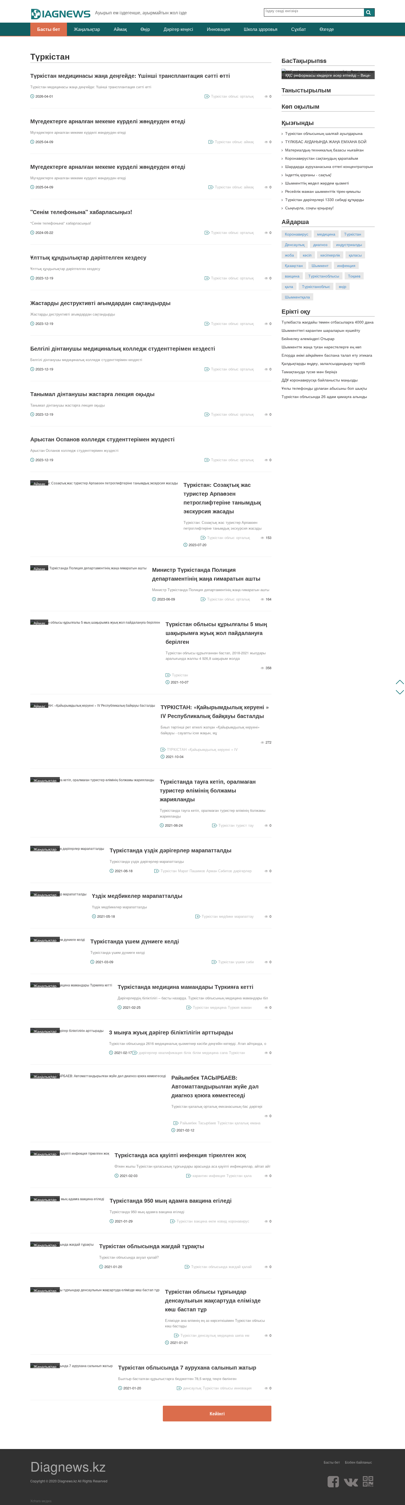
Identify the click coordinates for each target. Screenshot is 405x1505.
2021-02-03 (128, 1175)
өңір (342, 286)
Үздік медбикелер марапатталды (137, 896)
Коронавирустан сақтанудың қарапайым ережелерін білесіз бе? (320, 160)
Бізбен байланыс (358, 1462)
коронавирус (238, 1221)
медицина (218, 1007)
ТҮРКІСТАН (177, 749)
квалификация (170, 1052)
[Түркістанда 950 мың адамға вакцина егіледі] (67, 1198)
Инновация (218, 29)
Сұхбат (298, 29)
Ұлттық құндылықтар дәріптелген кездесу (88, 257)
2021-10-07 (179, 682)
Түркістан (219, 96)
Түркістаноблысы (323, 276)
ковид (222, 1221)
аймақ (249, 141)
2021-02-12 (185, 1130)
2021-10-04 (174, 756)
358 (268, 667)
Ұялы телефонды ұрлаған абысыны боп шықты (324, 388)
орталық (247, 96)
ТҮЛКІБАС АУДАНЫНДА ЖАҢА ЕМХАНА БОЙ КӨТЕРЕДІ (324, 144)
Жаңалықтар (87, 29)
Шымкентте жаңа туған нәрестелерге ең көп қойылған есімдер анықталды (321, 349)
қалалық (242, 1122)
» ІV (234, 749)
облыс (233, 96)
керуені (224, 749)
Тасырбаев (207, 1122)
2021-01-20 (113, 1266)
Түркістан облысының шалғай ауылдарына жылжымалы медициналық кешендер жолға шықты (328, 135)
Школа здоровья (260, 29)
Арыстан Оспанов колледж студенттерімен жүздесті (102, 439)
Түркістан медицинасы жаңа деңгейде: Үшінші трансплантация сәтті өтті (130, 75)
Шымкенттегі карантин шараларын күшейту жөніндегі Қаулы (321, 332)
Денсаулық (294, 244)
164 (268, 599)
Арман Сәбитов (219, 870)
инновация (243, 1388)
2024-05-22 (44, 232)
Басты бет (48, 29)
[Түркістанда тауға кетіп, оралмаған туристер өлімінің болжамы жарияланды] (92, 779)
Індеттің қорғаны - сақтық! (307, 174)
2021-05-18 (106, 916)
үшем (240, 961)
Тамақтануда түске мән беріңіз (309, 371)
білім (197, 1052)
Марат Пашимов (191, 870)
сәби (250, 961)
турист (241, 825)
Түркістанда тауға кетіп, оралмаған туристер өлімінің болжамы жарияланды (208, 790)
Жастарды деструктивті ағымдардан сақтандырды (100, 303)
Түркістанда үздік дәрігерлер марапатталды (170, 850)
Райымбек (188, 1122)
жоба (289, 255)
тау (251, 825)
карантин (200, 1175)
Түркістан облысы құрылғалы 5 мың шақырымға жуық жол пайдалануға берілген (216, 632)
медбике (226, 916)
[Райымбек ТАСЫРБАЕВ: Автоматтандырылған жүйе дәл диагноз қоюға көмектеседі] (98, 1075)
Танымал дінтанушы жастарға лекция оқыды (92, 394)
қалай (247, 1266)
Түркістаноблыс (316, 286)
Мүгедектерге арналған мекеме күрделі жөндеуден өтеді (107, 121)
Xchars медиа (41, 1500)
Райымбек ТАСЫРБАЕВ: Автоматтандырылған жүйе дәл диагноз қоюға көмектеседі (215, 1086)
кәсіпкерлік (330, 255)
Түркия (233, 1007)
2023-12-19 (44, 278)
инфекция (217, 1175)
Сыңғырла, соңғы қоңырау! (309, 207)
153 (268, 537)
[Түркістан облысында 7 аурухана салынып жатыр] (71, 1365)
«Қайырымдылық (202, 749)
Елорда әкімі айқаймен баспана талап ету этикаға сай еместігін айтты (327, 357)
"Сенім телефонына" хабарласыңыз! (81, 212)
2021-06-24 (174, 825)
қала (248, 1175)
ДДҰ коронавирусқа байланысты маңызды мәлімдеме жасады (320, 382)
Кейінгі (217, 1413)
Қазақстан (294, 265)
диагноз (320, 244)
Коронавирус (296, 234)
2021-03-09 (104, 961)
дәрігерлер (242, 870)
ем (247, 1335)
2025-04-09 (44, 141)
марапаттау (244, 916)
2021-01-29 (124, 1221)
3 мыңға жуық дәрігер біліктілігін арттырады (171, 1032)
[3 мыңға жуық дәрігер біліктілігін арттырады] (67, 1030)
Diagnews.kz (68, 1466)
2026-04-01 (44, 96)
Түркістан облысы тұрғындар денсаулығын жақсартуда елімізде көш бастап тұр (213, 1300)
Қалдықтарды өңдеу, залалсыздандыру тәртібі (323, 363)
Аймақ (120, 29)
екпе (212, 1221)
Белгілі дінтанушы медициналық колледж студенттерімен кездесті (122, 348)
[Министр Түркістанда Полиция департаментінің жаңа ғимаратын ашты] (88, 567)
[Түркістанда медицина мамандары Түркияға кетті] (71, 985)
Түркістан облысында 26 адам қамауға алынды (324, 396)
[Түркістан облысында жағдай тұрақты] (62, 1244)
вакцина (200, 1221)
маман (246, 1007)
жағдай (235, 1266)
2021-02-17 (123, 1052)
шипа (239, 1335)
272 (268, 742)
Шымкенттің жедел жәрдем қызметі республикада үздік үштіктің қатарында (316, 185)
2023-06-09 (166, 599)
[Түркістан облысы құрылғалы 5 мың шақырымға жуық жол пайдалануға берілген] (95, 622)
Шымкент (320, 265)
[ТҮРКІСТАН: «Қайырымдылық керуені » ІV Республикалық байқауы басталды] (92, 705)
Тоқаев (354, 276)
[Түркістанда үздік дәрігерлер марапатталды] (67, 848)
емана (255, 1122)
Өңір (145, 29)
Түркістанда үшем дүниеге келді (134, 941)
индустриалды (349, 244)
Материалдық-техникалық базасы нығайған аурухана (323, 152)
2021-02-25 (132, 1007)
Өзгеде (327, 29)
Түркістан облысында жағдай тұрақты (151, 1246)
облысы (226, 1388)
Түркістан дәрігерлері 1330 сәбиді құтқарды (324, 199)
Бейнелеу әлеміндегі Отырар (308, 338)
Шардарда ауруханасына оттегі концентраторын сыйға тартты (327, 169)
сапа (224, 1052)
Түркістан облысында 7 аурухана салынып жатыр (187, 1367)
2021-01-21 (179, 1342)
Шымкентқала (297, 297)
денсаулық (207, 1335)
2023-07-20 (197, 544)
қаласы (355, 255)
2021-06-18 (124, 870)
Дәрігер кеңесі (178, 29)
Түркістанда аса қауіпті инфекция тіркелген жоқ (180, 1155)
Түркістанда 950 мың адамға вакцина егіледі (171, 1200)
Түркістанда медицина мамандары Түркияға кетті (185, 987)
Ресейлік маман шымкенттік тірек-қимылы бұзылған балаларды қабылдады (321, 193)
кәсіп (307, 255)
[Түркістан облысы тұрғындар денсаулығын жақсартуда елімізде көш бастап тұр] (95, 1289)
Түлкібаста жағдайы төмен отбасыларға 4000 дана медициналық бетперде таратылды (328, 324)
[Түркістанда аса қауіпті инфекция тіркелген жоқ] (69, 1153)
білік (187, 1052)
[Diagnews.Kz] (61, 11)
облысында (218, 1266)
